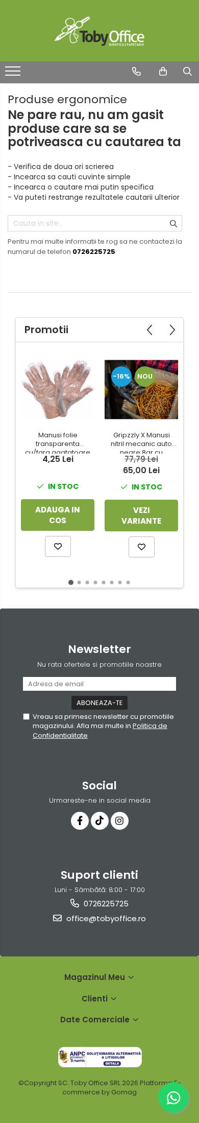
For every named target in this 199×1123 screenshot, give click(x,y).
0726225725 (105, 903)
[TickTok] (100, 821)
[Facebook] (80, 821)
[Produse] (14, 74)
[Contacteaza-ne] (136, 71)
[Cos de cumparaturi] (163, 71)
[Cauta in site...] (187, 71)
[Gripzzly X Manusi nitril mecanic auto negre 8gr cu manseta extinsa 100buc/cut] (141, 389)
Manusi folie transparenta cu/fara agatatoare (57, 442)
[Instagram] (120, 821)
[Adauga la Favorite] (58, 546)
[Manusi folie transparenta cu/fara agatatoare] (57, 389)
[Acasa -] (99, 31)
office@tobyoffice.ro (105, 918)
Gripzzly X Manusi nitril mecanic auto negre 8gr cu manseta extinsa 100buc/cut (141, 442)
